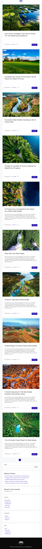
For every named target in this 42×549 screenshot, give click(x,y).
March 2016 (7, 505)
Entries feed (7, 530)
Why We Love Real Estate (14, 253)
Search (5, 464)
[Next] (24, 460)
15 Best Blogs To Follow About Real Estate (21, 346)
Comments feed (8, 532)
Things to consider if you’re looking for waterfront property (16, 481)
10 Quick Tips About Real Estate (17, 300)
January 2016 (7, 507)
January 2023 (7, 500)
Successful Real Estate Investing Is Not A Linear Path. (15, 479)
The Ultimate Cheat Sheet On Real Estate (20, 440)
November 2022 (8, 503)
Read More (34, 44)
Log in (6, 528)
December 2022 (8, 501)
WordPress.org (7, 533)
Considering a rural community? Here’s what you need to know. (17, 477)
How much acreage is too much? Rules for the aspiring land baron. (17, 476)
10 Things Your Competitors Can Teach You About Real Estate (16, 483)
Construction (14, 130)
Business (13, 44)
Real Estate (14, 87)
